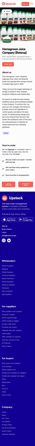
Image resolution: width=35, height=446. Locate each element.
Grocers (5, 389)
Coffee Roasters (7, 272)
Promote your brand (9, 327)
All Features (6, 343)
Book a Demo (7, 229)
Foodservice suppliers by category (14, 373)
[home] (11, 3)
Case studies (6, 333)
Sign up (25, 4)
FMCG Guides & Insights (10, 321)
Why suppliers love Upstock (12, 311)
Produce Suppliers (8, 275)
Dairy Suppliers (7, 291)
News (4, 415)
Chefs (4, 392)
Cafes (4, 379)
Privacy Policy (7, 425)
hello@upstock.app (9, 235)
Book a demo (6, 346)
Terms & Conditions (9, 428)
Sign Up (4, 226)
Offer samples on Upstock (11, 337)
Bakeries (5, 269)
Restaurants (6, 382)
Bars (3, 385)
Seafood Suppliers (8, 285)
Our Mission (6, 421)
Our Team (5, 418)
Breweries (5, 288)
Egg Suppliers (7, 294)
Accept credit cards (9, 324)
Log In (4, 232)
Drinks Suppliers (8, 282)
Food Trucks (6, 395)
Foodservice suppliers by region (13, 376)
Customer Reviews (8, 434)
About (4, 412)
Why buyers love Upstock (11, 363)
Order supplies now (9, 370)
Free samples (6, 366)
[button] (31, 3)
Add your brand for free (10, 340)
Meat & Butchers (8, 278)
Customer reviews (8, 315)
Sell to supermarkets (9, 318)
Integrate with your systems (12, 330)
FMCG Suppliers (8, 266)
